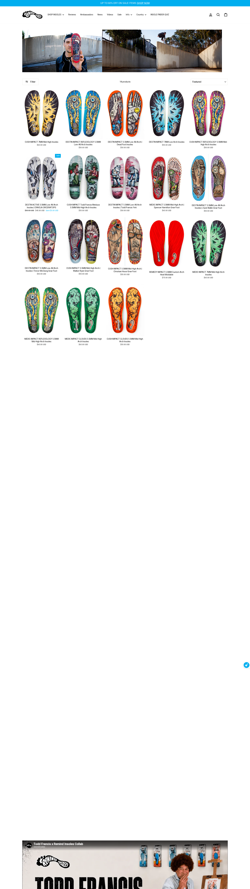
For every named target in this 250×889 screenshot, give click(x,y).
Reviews (72, 14)
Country (140, 14)
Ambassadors (86, 14)
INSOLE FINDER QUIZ (160, 14)
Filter (32, 81)
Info (128, 14)
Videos (110, 14)
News (100, 14)
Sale (119, 14)
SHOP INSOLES (55, 14)
